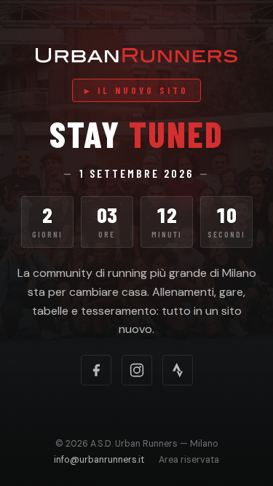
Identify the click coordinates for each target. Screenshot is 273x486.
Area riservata (189, 460)
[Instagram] (137, 370)
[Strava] (177, 370)
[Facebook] (96, 370)
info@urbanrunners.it (99, 460)
